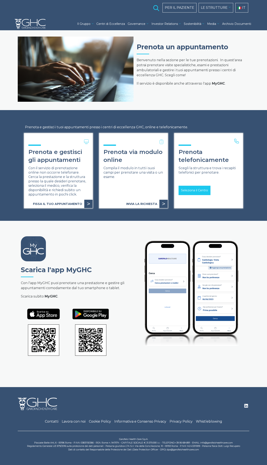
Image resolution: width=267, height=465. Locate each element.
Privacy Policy (181, 421)
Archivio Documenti (236, 24)
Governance (136, 24)
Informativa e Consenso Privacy (140, 421)
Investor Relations (164, 24)
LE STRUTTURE (214, 8)
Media (211, 24)
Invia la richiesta (145, 204)
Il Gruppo (84, 24)
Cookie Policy (100, 421)
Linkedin (246, 407)
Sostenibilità (192, 24)
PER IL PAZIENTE (179, 8)
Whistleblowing (209, 421)
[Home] (32, 24)
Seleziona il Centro (194, 190)
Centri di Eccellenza (110, 24)
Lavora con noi (74, 421)
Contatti (51, 421)
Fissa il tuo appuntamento (61, 204)
